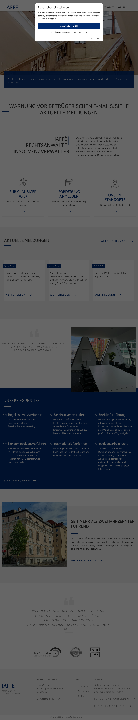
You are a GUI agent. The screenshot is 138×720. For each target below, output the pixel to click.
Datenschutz (95, 38)
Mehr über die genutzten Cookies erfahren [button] (68, 32)
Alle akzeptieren (69, 26)
